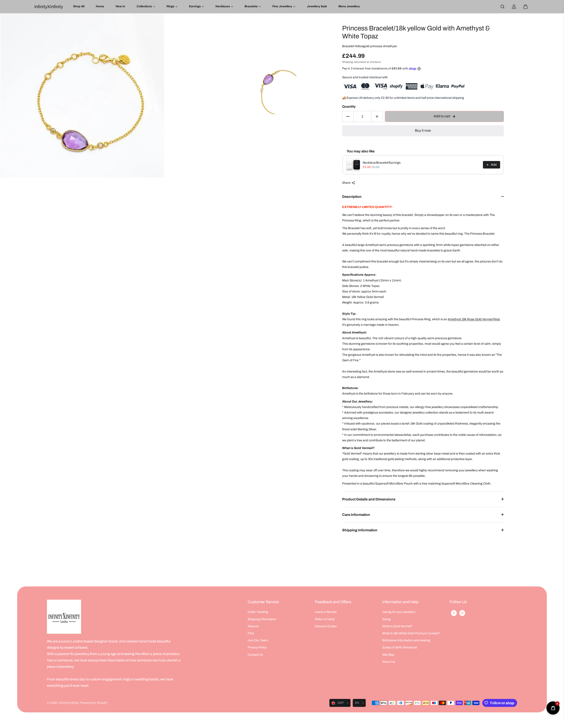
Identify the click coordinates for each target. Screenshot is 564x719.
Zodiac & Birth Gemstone (399, 647)
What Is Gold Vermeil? (397, 626)
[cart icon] (525, 6)
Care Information (356, 515)
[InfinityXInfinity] (64, 617)
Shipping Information (359, 530)
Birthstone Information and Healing (406, 640)
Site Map (388, 654)
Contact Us (255, 654)
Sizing (386, 619)
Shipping (347, 62)
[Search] (502, 6)
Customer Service (263, 602)
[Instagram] (462, 613)
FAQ (251, 633)
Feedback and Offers (333, 602)
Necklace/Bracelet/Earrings (382, 162)
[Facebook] (454, 613)
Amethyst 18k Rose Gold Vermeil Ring (474, 319)
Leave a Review (326, 612)
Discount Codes (326, 626)
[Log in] (514, 6)
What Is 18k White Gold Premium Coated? (411, 633)
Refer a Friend (325, 619)
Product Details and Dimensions (368, 499)
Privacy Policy (257, 647)
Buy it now (423, 130)
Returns (253, 626)
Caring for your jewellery (399, 612)
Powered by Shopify (93, 702)
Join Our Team (258, 640)
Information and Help (400, 602)
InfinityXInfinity (68, 702)
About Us (388, 661)
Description (352, 196)
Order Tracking (258, 612)
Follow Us (458, 602)
